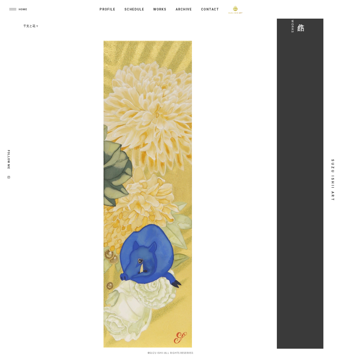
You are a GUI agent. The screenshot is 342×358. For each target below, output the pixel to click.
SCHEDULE (134, 9)
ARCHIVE (184, 9)
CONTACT (210, 9)
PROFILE (107, 9)
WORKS (159, 9)
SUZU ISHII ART (333, 180)
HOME (23, 9)
